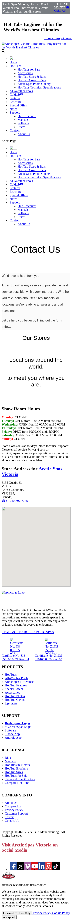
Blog (8, 757)
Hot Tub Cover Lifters (32, 80)
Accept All (9, 917)
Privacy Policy (14, 810)
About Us (24, 134)
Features (15, 98)
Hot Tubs (15, 66)
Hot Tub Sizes (14, 772)
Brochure (15, 101)
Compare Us (13, 806)
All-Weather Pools (21, 91)
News (13, 109)
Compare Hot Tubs (17, 782)
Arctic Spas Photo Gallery (34, 84)
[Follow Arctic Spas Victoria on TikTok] (56, 869)
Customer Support (16, 813)
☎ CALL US (61, 9)
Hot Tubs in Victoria (18, 765)
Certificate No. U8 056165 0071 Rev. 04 (15, 657)
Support (15, 112)
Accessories (25, 73)
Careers (9, 817)
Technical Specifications (20, 779)
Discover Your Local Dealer (19, 400)
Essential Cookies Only (16, 913)
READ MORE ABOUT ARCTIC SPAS (28, 632)
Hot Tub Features (16, 685)
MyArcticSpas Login (18, 726)
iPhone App (12, 734)
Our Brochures (27, 116)
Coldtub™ (16, 94)
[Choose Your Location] (13, 58)
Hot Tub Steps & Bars (32, 76)
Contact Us (12, 820)
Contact (14, 130)
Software (23, 123)
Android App (13, 737)
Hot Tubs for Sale (29, 69)
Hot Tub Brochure (16, 768)
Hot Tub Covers (15, 699)
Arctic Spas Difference (19, 681)
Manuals (23, 119)
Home (13, 62)
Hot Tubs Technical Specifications (39, 87)
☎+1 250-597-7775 (15, 500)
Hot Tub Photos (15, 696)
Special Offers (19, 105)
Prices (21, 127)
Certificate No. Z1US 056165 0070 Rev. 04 (48, 657)
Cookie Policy (61, 913)
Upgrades (11, 703)
